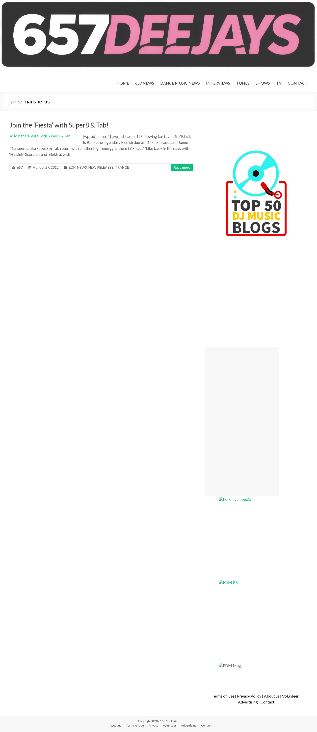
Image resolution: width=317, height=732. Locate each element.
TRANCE (122, 167)
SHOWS (263, 83)
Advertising (248, 702)
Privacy (153, 725)
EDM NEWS (78, 167)
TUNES (242, 83)
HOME (122, 83)
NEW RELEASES (100, 167)
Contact (267, 702)
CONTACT (298, 83)
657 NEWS (144, 83)
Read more (182, 167)
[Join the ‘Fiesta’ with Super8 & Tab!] (40, 135)
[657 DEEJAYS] (158, 2)
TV (279, 83)
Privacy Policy (249, 696)
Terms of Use (223, 696)
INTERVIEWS (218, 83)
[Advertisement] (242, 421)
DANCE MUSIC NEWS (180, 83)
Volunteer (290, 696)
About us (271, 696)
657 (20, 167)
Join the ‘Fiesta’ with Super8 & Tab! (58, 125)
